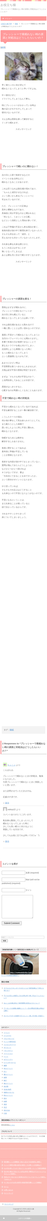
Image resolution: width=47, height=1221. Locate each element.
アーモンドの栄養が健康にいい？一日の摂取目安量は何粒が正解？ (24, 1009)
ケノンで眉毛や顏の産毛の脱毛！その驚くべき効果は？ (23, 1165)
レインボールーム (10, 1062)
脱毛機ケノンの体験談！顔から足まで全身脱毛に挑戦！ (23, 1162)
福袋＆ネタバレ (9, 1092)
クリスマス (7, 1036)
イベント (7, 1033)
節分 (5, 1098)
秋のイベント (8, 1095)
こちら (12, 1125)
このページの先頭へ (24, 1218)
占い (5, 1071)
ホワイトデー (8, 1059)
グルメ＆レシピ (9, 1038)
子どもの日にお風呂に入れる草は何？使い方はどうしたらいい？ (24, 997)
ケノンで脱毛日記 (10, 1041)
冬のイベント (8, 1068)
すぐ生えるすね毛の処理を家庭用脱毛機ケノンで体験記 (23, 1182)
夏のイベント (8, 1074)
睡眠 (12, 730)
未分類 (6, 1086)
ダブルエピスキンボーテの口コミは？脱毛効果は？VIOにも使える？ (24, 989)
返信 (7, 803)
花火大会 (7, 1110)
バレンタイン (8, 1050)
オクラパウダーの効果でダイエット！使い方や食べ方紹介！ (24, 1016)
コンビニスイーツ (10, 1044)
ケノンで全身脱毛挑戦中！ (10, 975)
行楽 (5, 1113)
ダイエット (7, 1047)
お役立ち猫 (8, 5)
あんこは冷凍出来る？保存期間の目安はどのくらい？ (22, 1003)
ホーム (6, 1187)
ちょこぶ (12, 765)
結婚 (5, 1101)
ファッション (8, 1053)
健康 (3, 47)
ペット (6, 1056)
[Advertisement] (23, 146)
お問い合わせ (8, 1190)
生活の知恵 (7, 1089)
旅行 (5, 1080)
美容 (5, 1104)
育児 (5, 1107)
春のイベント (8, 1083)
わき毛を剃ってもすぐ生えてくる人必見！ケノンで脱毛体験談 (25, 1168)
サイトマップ (8, 1193)
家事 (5, 1077)
